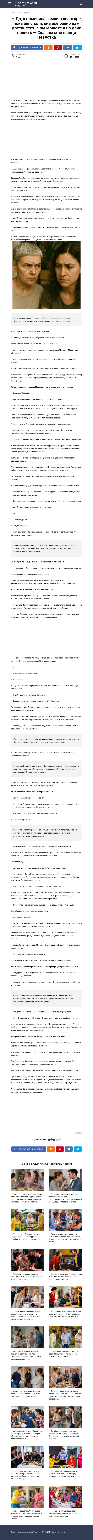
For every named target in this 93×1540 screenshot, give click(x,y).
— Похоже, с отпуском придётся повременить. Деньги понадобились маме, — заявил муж (26, 1276)
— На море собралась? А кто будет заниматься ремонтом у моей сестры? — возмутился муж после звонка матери (27, 1515)
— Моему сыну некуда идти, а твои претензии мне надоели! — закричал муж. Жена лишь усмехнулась (26, 1393)
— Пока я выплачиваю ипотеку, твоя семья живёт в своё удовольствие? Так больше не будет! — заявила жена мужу (65, 1238)
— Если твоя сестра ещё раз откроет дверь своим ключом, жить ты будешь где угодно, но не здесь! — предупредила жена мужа (26, 1315)
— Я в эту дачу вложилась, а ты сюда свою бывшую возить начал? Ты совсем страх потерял (64, 1353)
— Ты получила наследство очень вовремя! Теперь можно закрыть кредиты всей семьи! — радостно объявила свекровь (25, 1475)
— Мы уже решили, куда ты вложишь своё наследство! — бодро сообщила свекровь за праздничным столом (65, 1314)
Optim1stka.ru (26, 3)
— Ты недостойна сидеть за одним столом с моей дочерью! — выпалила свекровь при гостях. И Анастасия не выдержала (65, 1395)
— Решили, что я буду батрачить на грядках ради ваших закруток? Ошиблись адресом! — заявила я (25, 1236)
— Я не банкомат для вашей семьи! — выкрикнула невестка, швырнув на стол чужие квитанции (65, 1513)
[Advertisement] (46, 80)
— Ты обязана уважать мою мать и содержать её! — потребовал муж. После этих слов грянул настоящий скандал (64, 1435)
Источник (78, 1132)
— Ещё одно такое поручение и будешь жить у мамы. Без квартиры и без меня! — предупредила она (65, 1276)
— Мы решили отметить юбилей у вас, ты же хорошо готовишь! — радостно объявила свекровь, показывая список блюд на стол (27, 1435)
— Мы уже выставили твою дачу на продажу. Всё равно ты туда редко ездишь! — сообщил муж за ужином (64, 1473)
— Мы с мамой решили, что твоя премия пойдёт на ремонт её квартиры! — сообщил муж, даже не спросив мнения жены (26, 1355)
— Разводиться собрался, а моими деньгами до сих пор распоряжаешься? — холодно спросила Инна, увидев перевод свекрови (65, 1198)
